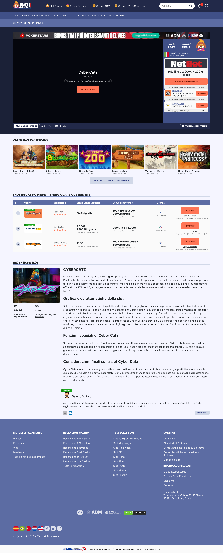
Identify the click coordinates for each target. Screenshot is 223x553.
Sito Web (202, 93)
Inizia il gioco (88, 89)
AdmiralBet (39, 317)
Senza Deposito (79, 6)
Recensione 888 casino (76, 443)
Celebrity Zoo (86, 171)
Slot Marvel (119, 470)
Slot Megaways (122, 443)
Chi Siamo (169, 438)
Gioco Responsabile (174, 471)
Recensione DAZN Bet (75, 456)
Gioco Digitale (50, 314)
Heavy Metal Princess (189, 171)
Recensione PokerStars (76, 438)
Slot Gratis (56, 6)
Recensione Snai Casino (77, 452)
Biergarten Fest (119, 171)
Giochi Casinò (79, 15)
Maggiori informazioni (186, 81)
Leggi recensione (190, 216)
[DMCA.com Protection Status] (135, 512)
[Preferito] (49, 126)
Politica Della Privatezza (177, 476)
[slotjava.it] (22, 6)
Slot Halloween (122, 447)
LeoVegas (39, 314)
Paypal (17, 438)
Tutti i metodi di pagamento (29, 456)
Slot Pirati (119, 461)
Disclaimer (169, 480)
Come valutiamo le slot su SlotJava (183, 447)
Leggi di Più (202, 413)
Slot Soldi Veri (59, 15)
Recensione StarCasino (76, 461)
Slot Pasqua (120, 474)
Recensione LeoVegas (75, 447)
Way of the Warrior (154, 171)
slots (27, 23)
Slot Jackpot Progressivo (127, 438)
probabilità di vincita (151, 549)
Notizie (120, 15)
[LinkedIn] (70, 413)
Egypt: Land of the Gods (25, 171)
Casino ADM (103, 6)
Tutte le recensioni (73, 465)
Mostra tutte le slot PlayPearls (111, 180)
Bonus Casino (39, 15)
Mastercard (19, 452)
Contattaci (169, 485)
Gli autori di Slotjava (175, 443)
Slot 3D (117, 452)
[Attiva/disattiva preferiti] (206, 6)
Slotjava (17, 23)
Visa (15, 447)
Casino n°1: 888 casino (131, 6)
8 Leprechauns (53, 171)
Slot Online (20, 15)
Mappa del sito (172, 459)
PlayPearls (89, 77)
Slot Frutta (119, 465)
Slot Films (119, 456)
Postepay (18, 443)
